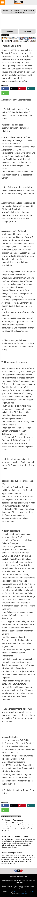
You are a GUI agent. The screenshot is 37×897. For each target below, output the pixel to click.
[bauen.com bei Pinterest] (21, 870)
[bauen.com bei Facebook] (15, 870)
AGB (26, 876)
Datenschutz (20, 876)
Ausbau (15, 886)
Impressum (13, 876)
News (15, 888)
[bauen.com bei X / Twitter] (18, 870)
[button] (5, 88)
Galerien (10, 31)
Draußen (26, 886)
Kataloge (27, 31)
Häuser (4, 886)
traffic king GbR (22, 894)
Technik (20, 886)
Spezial (21, 888)
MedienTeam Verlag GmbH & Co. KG (24, 892)
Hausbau (9, 886)
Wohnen (32, 886)
